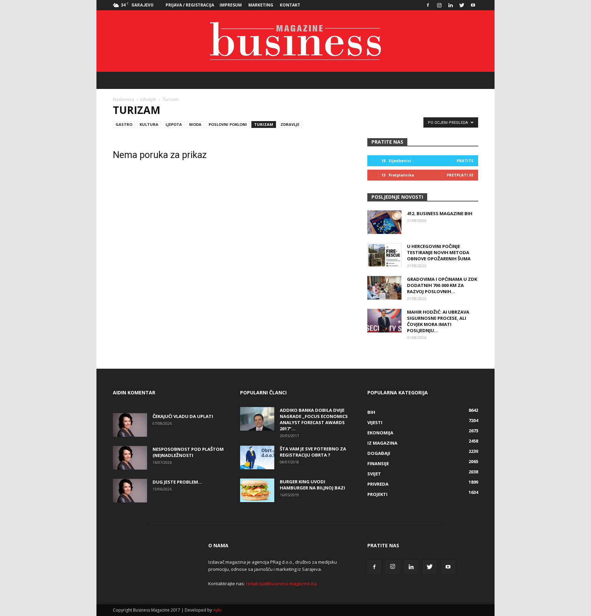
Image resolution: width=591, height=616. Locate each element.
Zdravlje (289, 124)
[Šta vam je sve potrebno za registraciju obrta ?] (257, 457)
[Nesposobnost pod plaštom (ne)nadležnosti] (130, 458)
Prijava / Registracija (190, 5)
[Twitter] (462, 5)
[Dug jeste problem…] (130, 490)
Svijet (374, 474)
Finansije (378, 463)
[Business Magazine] (295, 41)
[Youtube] (473, 5)
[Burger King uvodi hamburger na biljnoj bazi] (257, 490)
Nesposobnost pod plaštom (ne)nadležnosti (188, 452)
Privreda (378, 484)
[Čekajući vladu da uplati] (130, 425)
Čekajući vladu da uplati (183, 416)
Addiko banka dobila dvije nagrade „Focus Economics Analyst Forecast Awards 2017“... (314, 419)
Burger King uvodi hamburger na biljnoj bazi (312, 485)
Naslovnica (123, 99)
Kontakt (290, 5)
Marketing (260, 5)
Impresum (231, 5)
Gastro (124, 124)
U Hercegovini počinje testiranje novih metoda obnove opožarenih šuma (439, 252)
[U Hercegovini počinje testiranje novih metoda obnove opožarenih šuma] (384, 255)
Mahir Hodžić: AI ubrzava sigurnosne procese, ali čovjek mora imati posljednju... (438, 321)
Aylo (217, 610)
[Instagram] (439, 5)
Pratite (465, 160)
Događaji (378, 453)
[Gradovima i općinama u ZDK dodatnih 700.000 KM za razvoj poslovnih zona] (384, 288)
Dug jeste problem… (177, 482)
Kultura (149, 124)
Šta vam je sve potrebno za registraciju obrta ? (313, 452)
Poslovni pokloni (228, 124)
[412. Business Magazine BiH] (384, 222)
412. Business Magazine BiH (439, 213)
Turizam (263, 124)
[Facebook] (428, 5)
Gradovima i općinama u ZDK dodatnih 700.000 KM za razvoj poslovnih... (442, 285)
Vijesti (374, 422)
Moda (195, 124)
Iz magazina (382, 443)
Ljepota (174, 124)
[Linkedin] (450, 5)
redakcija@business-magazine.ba (281, 583)
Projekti (377, 494)
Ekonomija (380, 433)
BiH (371, 412)
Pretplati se (460, 175)
